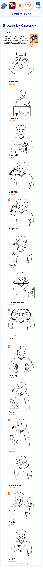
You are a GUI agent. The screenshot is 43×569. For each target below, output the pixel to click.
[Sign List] (20, 5)
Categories (8, 29)
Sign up (28, 5)
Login (28, 6)
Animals (18, 29)
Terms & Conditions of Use (21, 563)
